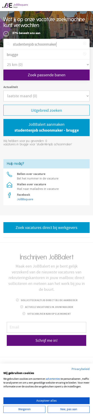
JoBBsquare (25, 199)
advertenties (53, 379)
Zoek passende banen (46, 75)
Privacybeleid (81, 369)
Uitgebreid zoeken (46, 110)
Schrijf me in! (46, 340)
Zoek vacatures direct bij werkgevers (46, 227)
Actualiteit (10, 87)
